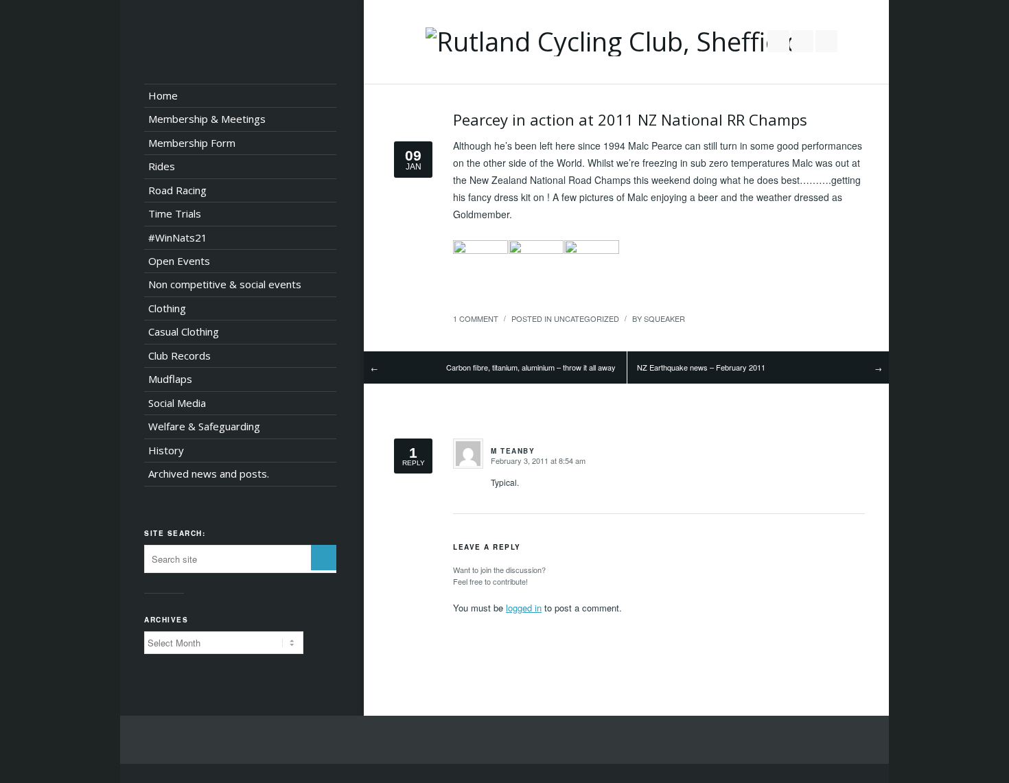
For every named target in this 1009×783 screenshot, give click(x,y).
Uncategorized (586, 318)
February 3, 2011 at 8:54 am (538, 460)
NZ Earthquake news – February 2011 (701, 367)
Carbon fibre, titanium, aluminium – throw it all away (531, 367)
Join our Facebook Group (802, 41)
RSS (826, 41)
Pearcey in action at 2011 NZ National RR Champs (630, 119)
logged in (524, 607)
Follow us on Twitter (778, 41)
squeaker (664, 318)
